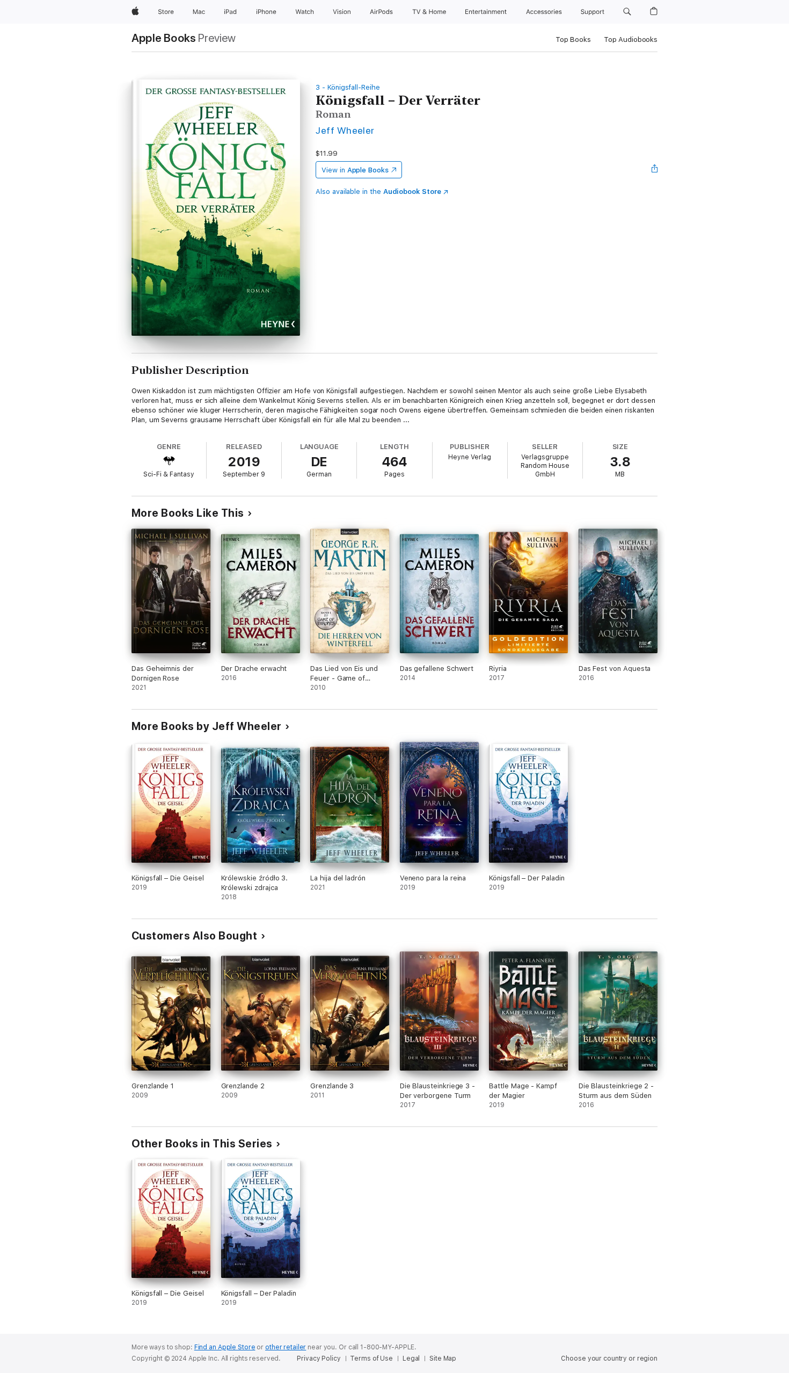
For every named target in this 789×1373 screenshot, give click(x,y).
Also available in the (378, 191)
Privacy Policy (318, 1358)
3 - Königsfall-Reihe (348, 87)
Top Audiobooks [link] (631, 39)
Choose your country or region (609, 1358)
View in (355, 170)
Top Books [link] (573, 39)
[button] (627, 12)
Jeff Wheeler (345, 130)
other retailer (285, 1347)
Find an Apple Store (224, 1347)
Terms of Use (371, 1358)
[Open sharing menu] (654, 169)
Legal (411, 1358)
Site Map (442, 1358)
